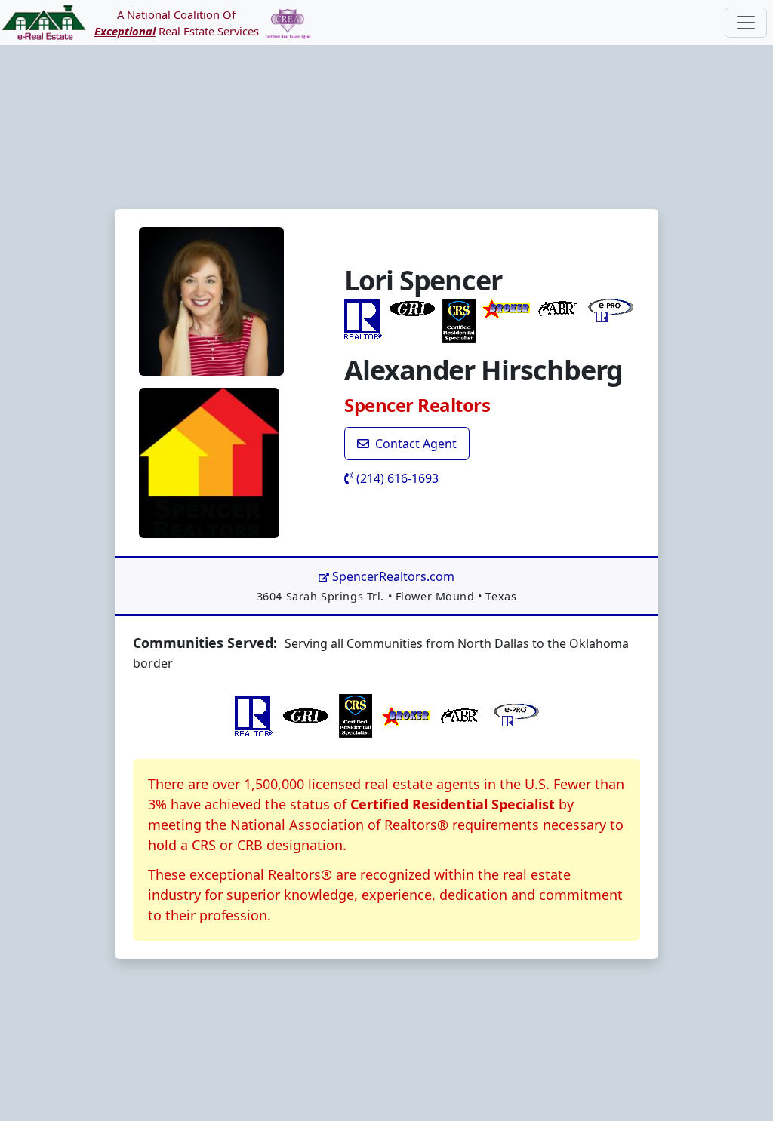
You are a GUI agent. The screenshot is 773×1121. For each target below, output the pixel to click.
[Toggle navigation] (746, 23)
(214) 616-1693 (396, 478)
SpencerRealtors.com (391, 576)
